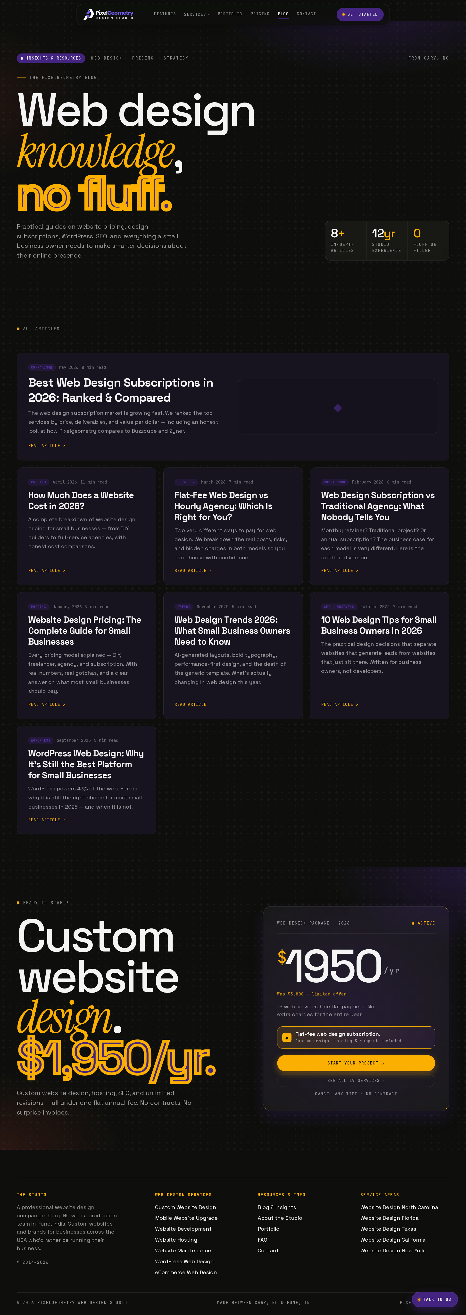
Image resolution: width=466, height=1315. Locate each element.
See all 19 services (356, 1080)
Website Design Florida (389, 1217)
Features (165, 14)
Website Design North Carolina (399, 1207)
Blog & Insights (277, 1207)
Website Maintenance (183, 1250)
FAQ (262, 1239)
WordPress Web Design (184, 1261)
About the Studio (280, 1217)
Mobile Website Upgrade (186, 1217)
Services (195, 14)
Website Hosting (176, 1239)
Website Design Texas (388, 1228)
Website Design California (392, 1239)
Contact (306, 14)
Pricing (260, 14)
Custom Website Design (185, 1207)
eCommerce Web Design (186, 1272)
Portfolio (230, 14)
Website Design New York (392, 1250)
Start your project (356, 1063)
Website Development (183, 1228)
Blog (283, 14)
